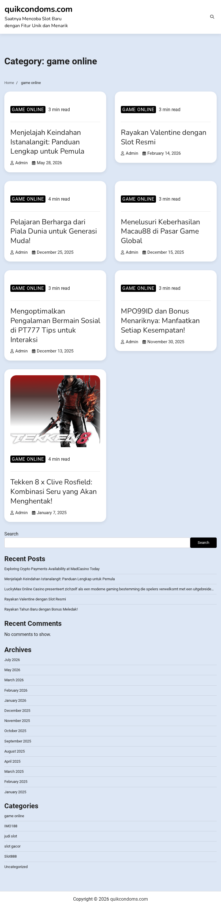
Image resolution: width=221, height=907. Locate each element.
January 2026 (15, 700)
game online (28, 109)
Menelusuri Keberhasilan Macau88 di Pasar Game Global (160, 231)
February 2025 (15, 781)
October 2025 (15, 731)
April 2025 (12, 761)
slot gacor (12, 846)
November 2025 (17, 720)
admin (21, 162)
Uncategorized (16, 867)
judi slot (10, 836)
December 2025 (17, 710)
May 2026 (12, 670)
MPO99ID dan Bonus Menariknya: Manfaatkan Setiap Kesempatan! (160, 320)
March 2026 (14, 680)
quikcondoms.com (39, 9)
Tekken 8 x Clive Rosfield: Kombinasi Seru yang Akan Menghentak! (53, 491)
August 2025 (14, 751)
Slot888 (10, 856)
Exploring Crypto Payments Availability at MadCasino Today (52, 569)
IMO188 (10, 826)
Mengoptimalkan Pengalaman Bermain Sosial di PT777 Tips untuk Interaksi (55, 325)
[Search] (212, 16)
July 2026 (12, 660)
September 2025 (17, 741)
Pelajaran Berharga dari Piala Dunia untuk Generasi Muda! (53, 231)
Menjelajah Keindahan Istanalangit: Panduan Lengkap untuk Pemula (47, 142)
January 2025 (15, 792)
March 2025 (14, 771)
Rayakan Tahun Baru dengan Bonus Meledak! (41, 609)
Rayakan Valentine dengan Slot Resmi (163, 137)
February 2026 (15, 690)
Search (11, 534)
